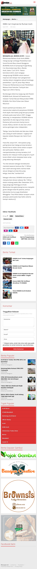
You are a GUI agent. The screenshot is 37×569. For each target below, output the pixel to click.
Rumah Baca (19, 216)
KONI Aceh (5, 427)
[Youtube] (15, 231)
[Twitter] (22, 228)
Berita (4, 434)
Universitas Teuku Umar (10, 431)
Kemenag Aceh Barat (9, 416)
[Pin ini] (12, 243)
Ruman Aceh (8, 219)
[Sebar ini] (4, 243)
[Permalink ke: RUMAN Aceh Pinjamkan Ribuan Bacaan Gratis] (7, 268)
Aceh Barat (5, 408)
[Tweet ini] (8, 243)
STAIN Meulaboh (7, 412)
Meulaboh (5, 438)
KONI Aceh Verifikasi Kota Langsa (9, 237)
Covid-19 (5, 442)
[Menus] (34, 2)
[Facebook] (17, 228)
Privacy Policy (18, 566)
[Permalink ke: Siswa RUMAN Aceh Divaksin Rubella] (7, 294)
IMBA (11, 216)
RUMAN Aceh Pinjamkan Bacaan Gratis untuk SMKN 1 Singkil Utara (23, 275)
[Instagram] (6, 231)
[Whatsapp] (16, 243)
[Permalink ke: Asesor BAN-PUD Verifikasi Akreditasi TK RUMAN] (7, 284)
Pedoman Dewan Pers (7, 566)
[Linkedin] (11, 231)
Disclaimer (21, 565)
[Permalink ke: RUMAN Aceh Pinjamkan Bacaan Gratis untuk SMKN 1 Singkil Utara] (7, 276)
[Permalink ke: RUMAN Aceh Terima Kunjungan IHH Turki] (7, 261)
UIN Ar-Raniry (6, 419)
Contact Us (13, 565)
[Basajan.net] (6, 2)
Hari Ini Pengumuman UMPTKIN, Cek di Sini (27, 237)
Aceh (3, 423)
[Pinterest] (27, 228)
